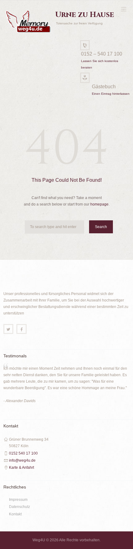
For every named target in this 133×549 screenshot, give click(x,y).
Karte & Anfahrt (21, 467)
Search (101, 227)
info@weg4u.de (22, 460)
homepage (99, 204)
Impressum (18, 499)
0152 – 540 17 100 (101, 53)
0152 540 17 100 (23, 453)
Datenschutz (19, 507)
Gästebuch (104, 86)
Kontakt (15, 514)
